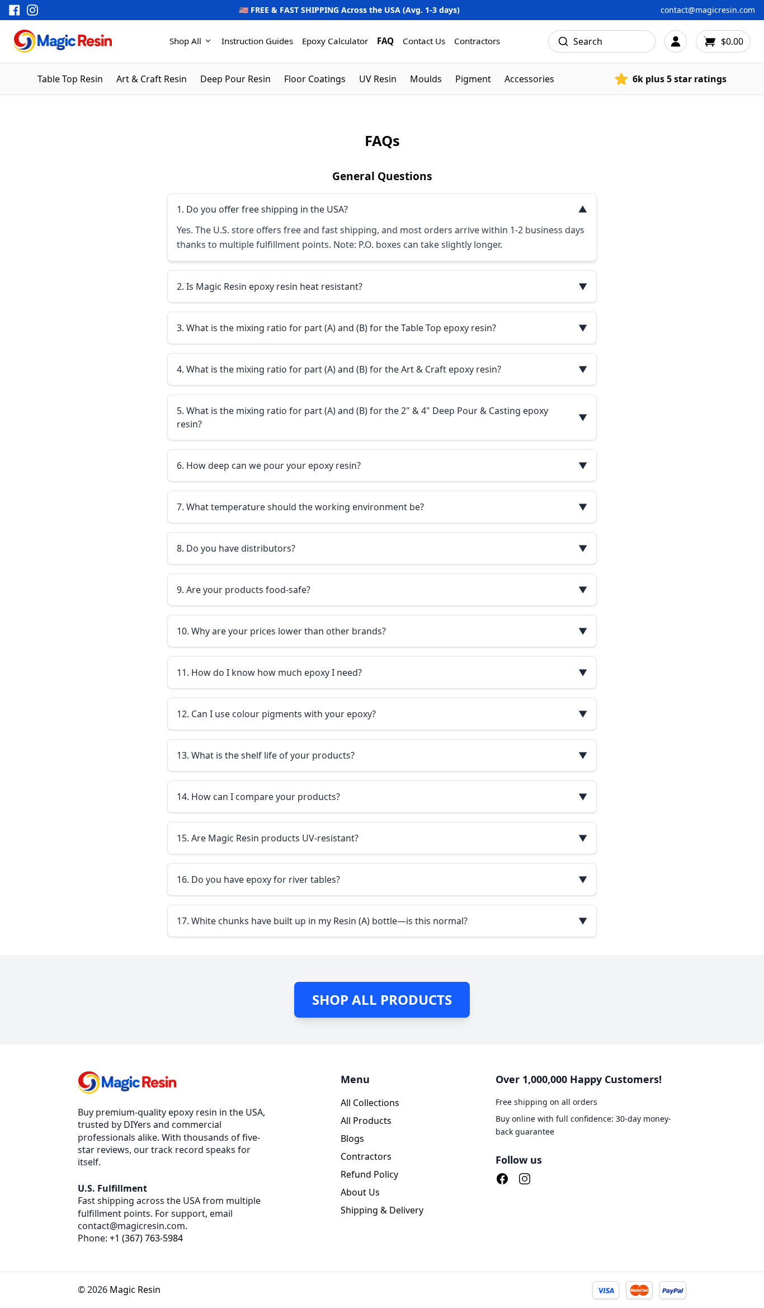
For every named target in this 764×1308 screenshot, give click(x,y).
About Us (360, 1192)
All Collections (370, 1103)
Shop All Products (382, 999)
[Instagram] (524, 1178)
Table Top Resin (70, 79)
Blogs (352, 1138)
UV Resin (378, 79)
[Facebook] (502, 1178)
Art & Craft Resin (151, 79)
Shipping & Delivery (382, 1210)
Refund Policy (369, 1174)
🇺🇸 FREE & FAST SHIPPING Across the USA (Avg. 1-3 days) (349, 9)
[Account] (675, 41)
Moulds (426, 79)
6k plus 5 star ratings (680, 79)
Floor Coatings (315, 79)
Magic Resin (135, 1289)
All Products (366, 1120)
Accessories (529, 79)
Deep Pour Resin (235, 79)
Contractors (477, 40)
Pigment (473, 79)
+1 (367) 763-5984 (146, 1238)
